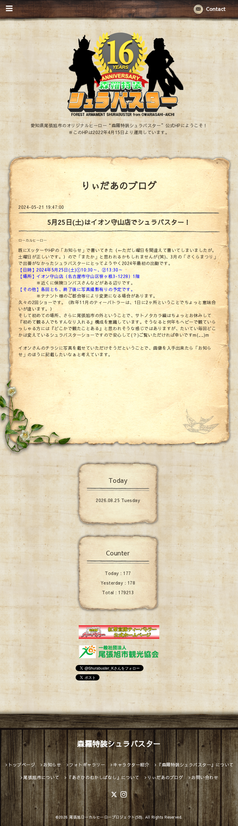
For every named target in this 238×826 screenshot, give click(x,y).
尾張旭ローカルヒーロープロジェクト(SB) (106, 817)
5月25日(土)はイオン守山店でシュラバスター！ (119, 222)
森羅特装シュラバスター (119, 743)
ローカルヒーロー (32, 240)
